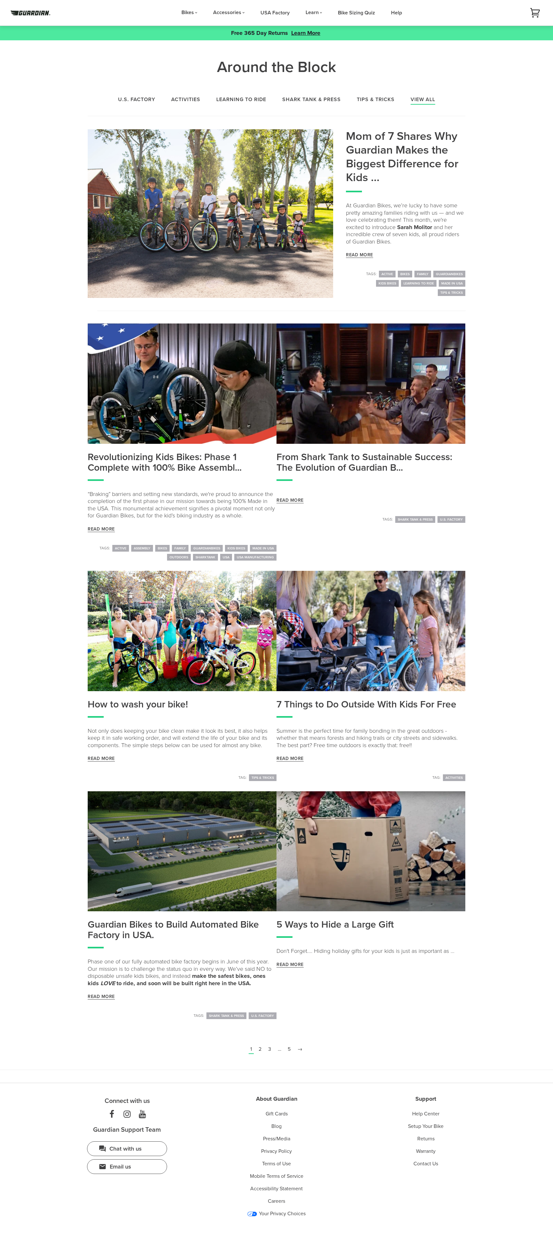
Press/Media (276, 1139)
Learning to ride (241, 99)
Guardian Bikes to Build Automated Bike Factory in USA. (173, 930)
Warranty (426, 1151)
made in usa (452, 283)
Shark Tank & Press (415, 519)
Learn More (305, 32)
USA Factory (275, 13)
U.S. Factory (451, 519)
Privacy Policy (276, 1151)
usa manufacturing (255, 557)
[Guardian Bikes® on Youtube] (142, 1114)
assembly (142, 548)
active (387, 274)
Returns (426, 1139)
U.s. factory (136, 99)
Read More (359, 255)
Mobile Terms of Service (276, 1176)
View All (423, 99)
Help (396, 13)
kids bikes (387, 283)
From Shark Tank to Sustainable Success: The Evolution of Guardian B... (364, 462)
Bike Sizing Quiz (356, 13)
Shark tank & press (311, 99)
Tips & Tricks (451, 293)
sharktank (205, 557)
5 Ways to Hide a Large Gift (335, 924)
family (423, 274)
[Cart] (535, 13)
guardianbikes (449, 274)
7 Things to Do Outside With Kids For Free (366, 704)
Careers (276, 1201)
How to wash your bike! (138, 704)
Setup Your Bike (426, 1126)
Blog (276, 1126)
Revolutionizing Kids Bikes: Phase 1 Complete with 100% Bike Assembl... (165, 462)
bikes (405, 274)
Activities (185, 99)
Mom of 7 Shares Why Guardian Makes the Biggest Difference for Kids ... (402, 157)
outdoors (179, 557)
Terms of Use (276, 1164)
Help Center (425, 1114)
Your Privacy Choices (282, 1213)
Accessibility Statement (276, 1188)
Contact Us (425, 1164)
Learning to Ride (419, 283)
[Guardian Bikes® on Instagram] (127, 1114)
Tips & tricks (376, 99)
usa (226, 557)
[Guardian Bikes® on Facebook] (112, 1114)
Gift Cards (277, 1114)
